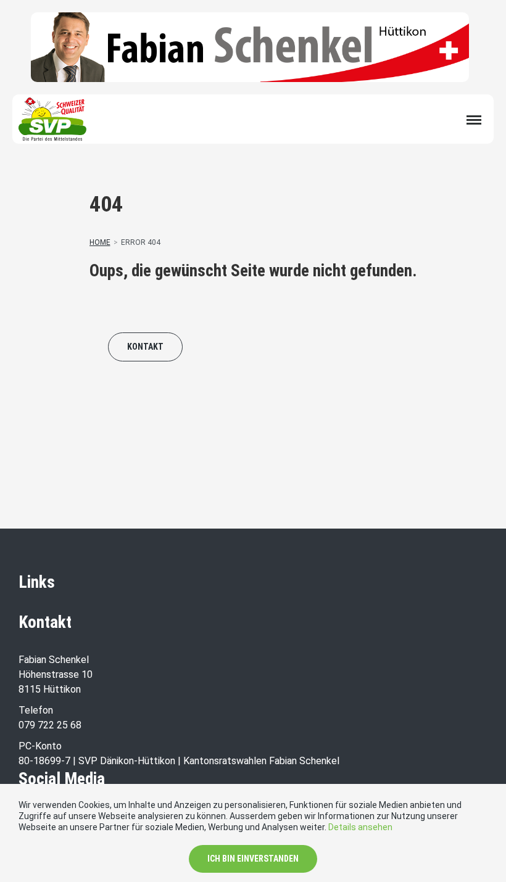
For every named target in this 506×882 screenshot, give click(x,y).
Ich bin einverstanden (253, 858)
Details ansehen (360, 827)
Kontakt (145, 347)
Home (99, 242)
